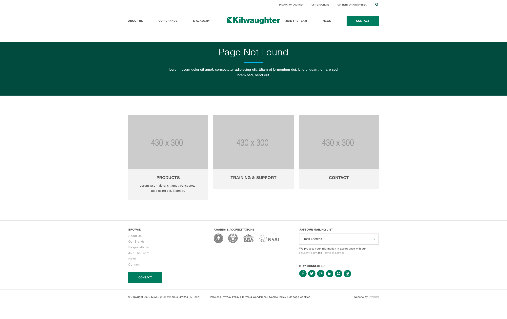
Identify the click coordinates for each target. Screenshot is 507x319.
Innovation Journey (291, 4)
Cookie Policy (277, 296)
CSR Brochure (321, 4)
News (132, 259)
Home (131, 36)
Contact (339, 177)
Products (168, 177)
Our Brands (136, 241)
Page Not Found (148, 36)
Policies (214, 296)
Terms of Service (334, 252)
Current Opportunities (352, 4)
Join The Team (138, 253)
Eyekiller (374, 296)
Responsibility (138, 247)
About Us (135, 236)
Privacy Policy (308, 252)
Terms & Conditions (254, 296)
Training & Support (253, 177)
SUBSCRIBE (374, 239)
